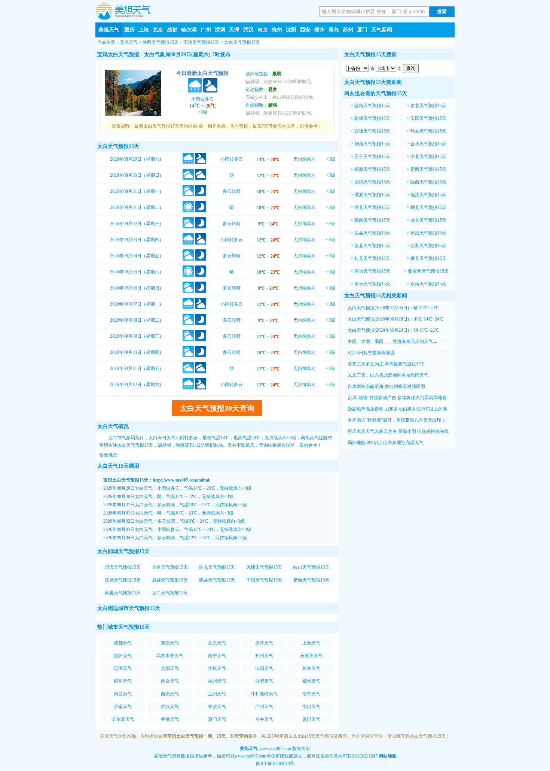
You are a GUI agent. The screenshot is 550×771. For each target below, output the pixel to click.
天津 (234, 30)
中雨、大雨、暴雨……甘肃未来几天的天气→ (392, 341)
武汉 (248, 30)
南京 (262, 30)
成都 (172, 30)
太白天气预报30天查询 (217, 408)
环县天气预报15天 (428, 131)
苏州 (348, 30)
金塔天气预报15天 (372, 105)
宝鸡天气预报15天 (201, 42)
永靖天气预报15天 (428, 283)
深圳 (220, 30)
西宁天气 (217, 655)
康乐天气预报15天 (372, 283)
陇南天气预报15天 (372, 220)
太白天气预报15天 (242, 42)
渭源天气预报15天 (372, 194)
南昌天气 (123, 693)
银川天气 (123, 681)
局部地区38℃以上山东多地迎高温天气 (386, 442)
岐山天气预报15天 (311, 567)
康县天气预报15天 (372, 245)
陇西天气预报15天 (428, 182)
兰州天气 (217, 693)
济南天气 (123, 706)
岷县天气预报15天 (428, 207)
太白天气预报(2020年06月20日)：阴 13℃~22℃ (393, 330)
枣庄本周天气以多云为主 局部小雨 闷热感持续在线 (398, 431)
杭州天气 (217, 681)
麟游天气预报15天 (311, 580)
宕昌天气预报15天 (428, 233)
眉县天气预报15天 (170, 580)
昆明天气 (123, 668)
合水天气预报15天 (428, 143)
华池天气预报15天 (372, 143)
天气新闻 (381, 30)
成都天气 (123, 643)
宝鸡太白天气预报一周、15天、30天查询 (207, 736)
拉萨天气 (123, 655)
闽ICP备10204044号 (275, 763)
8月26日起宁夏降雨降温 (371, 352)
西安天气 (170, 693)
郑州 (319, 30)
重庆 (129, 30)
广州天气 (264, 706)
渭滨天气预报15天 (123, 567)
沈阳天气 (264, 668)
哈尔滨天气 (122, 719)
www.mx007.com (275, 748)
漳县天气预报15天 (372, 207)
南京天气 (170, 681)
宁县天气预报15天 (428, 156)
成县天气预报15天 (428, 220)
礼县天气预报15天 (372, 258)
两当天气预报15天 (372, 271)
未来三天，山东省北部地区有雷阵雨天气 (388, 375)
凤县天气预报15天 (123, 592)
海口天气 (311, 706)
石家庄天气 (311, 655)
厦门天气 (311, 719)
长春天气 (311, 668)
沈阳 (291, 30)
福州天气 (311, 681)
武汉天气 (170, 706)
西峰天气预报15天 (372, 131)
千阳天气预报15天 (264, 580)
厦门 (362, 30)
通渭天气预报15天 (372, 182)
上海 (143, 30)
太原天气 (217, 668)
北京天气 (217, 643)
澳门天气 (217, 719)
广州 (206, 30)
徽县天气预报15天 (428, 258)
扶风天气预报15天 (123, 580)
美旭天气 (108, 30)
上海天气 (311, 643)
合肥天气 (264, 681)
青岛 (334, 30)
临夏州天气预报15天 (428, 271)
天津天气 (264, 643)
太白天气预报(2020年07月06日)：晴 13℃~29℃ (393, 307)
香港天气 (170, 719)
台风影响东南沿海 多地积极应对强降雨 (386, 386)
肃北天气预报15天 (428, 105)
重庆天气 (170, 643)
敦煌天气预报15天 (372, 118)
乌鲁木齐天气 (169, 655)
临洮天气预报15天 (428, 194)
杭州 (277, 30)
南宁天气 (311, 693)
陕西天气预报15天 (160, 42)
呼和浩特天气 (264, 693)
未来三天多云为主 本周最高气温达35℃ (386, 364)
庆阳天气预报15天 (428, 118)
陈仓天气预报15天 (217, 567)
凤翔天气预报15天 (264, 567)
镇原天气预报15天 (372, 169)
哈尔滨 (189, 30)
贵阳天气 (170, 668)
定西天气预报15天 (428, 169)
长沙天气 (217, 706)
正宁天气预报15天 (372, 156)
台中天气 (264, 719)
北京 (158, 30)
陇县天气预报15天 (217, 580)
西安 (305, 30)
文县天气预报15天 (372, 233)
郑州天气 (264, 655)
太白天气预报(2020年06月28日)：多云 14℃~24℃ (395, 319)
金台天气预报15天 (170, 567)
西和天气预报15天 (428, 245)
